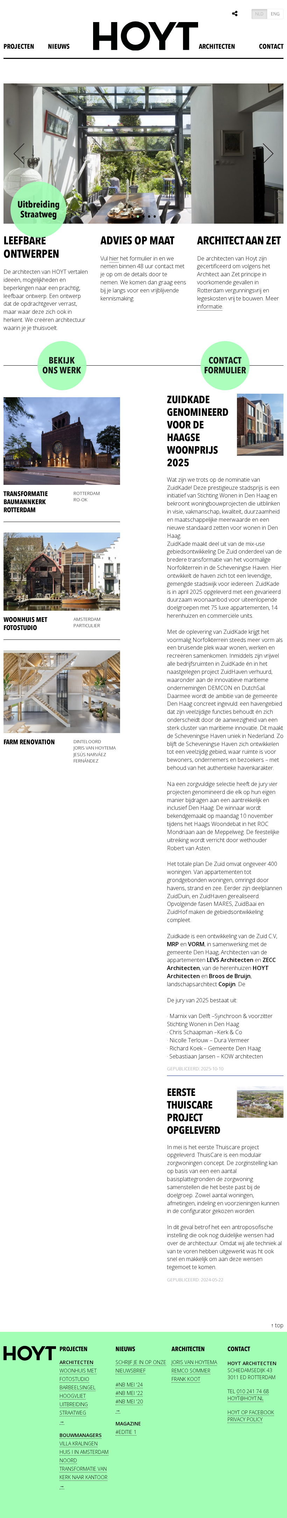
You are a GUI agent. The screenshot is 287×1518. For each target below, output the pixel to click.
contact (238, 1349)
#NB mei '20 (129, 1401)
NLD (259, 14)
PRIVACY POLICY (244, 1419)
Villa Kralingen (78, 1443)
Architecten (217, 46)
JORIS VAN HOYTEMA (194, 1362)
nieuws (59, 46)
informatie (209, 306)
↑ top (277, 1325)
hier (114, 258)
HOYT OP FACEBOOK (250, 1412)
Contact (271, 46)
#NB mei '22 (129, 1393)
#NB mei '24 (129, 1384)
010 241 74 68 (253, 1391)
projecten (19, 46)
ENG (275, 14)
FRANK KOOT (186, 1379)
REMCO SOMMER (191, 1370)
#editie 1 (125, 1432)
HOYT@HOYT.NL (245, 1398)
